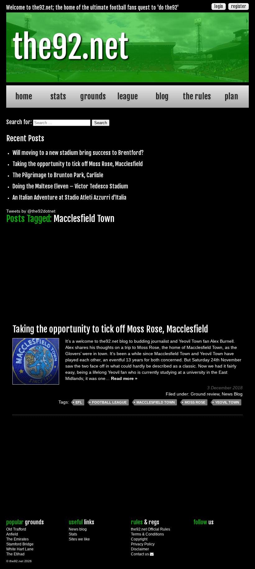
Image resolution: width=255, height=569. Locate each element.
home (23, 96)
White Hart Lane (20, 549)
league (127, 96)
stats (58, 96)
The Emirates (17, 539)
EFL (79, 402)
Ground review (205, 393)
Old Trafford (16, 529)
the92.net (70, 47)
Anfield (12, 534)
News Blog (232, 393)
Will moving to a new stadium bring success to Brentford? (78, 152)
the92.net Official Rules (150, 529)
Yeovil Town (227, 402)
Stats (73, 534)
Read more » (124, 378)
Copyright (139, 539)
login (218, 6)
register (238, 6)
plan (231, 96)
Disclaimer (140, 549)
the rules (197, 96)
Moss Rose (195, 402)
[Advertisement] (127, 271)
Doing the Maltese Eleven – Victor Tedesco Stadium (70, 186)
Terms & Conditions (147, 534)
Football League (109, 402)
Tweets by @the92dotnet (30, 211)
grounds (93, 96)
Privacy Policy (143, 544)
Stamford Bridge (20, 544)
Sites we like (79, 539)
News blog (78, 529)
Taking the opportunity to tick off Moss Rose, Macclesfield (77, 163)
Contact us (140, 554)
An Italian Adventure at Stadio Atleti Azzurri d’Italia (69, 197)
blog (162, 96)
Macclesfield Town (156, 402)
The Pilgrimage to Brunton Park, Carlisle (57, 175)
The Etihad (15, 554)
